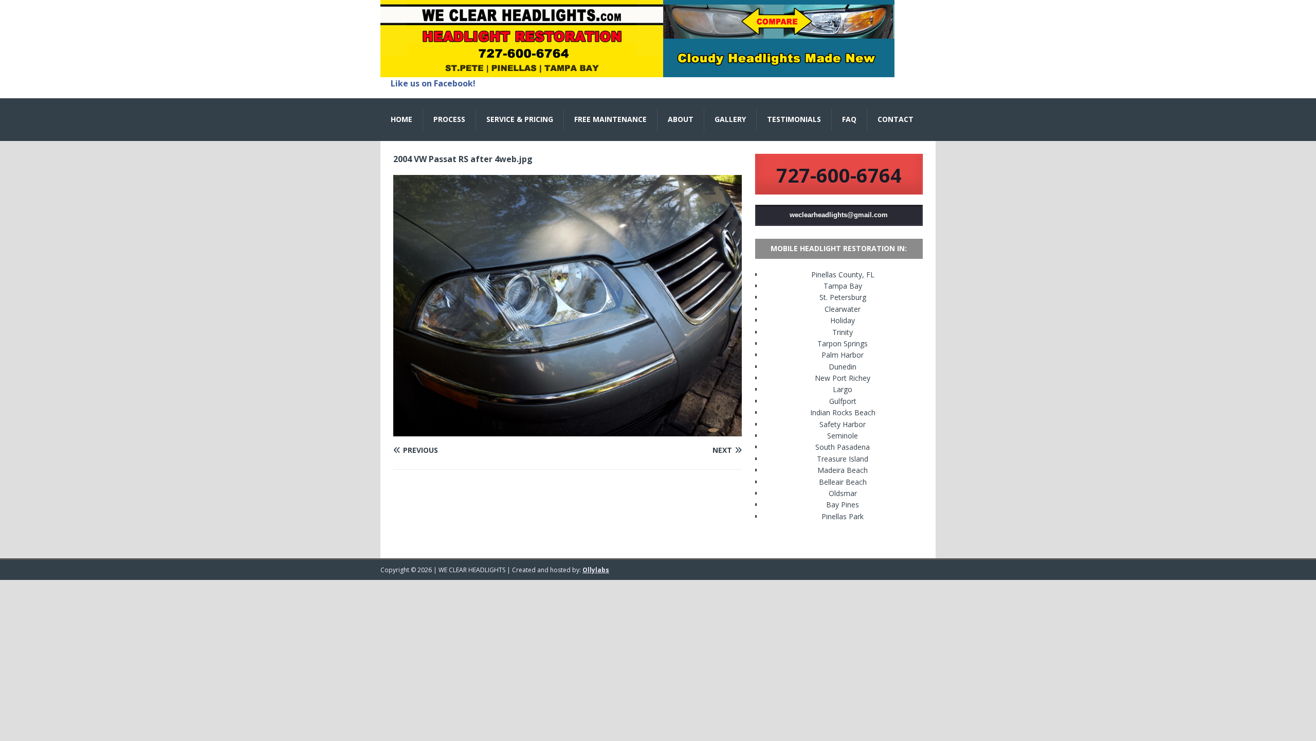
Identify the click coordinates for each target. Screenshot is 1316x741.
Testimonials (794, 119)
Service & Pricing (519, 119)
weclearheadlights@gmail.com (839, 215)
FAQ (849, 119)
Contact (895, 119)
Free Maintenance (610, 119)
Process (449, 119)
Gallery (730, 119)
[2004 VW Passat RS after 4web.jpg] (567, 430)
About (680, 119)
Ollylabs (595, 570)
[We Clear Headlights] (637, 71)
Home (401, 119)
